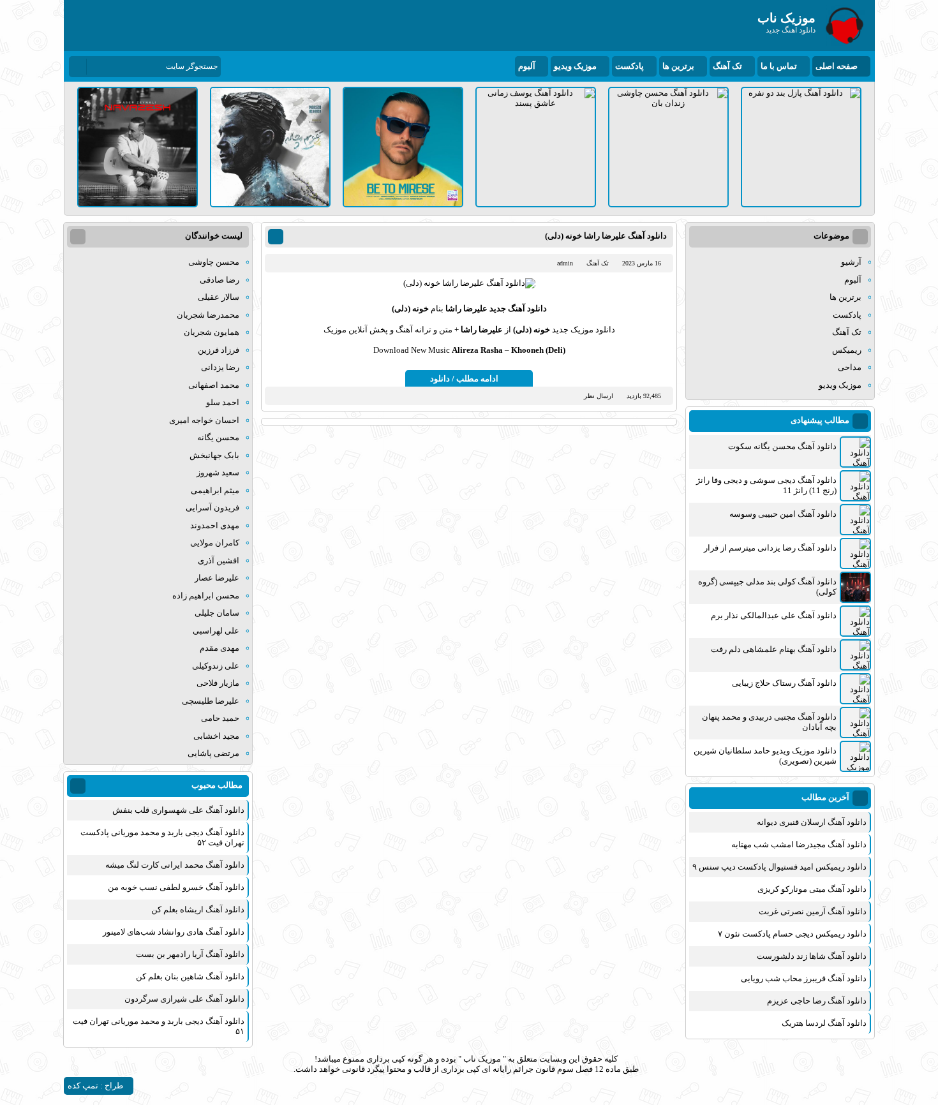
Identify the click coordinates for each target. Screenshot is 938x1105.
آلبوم (526, 66)
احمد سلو (222, 402)
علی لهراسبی (216, 630)
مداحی (849, 367)
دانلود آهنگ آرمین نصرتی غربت (813, 911)
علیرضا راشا (466, 308)
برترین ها (678, 66)
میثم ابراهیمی (215, 490)
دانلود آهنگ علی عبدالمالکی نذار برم (774, 615)
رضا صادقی (219, 280)
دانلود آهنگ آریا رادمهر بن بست (190, 954)
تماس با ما (779, 66)
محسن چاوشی (213, 262)
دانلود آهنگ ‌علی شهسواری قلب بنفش (178, 810)
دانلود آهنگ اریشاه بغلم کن (197, 909)
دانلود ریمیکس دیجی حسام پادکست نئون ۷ (792, 933)
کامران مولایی (214, 542)
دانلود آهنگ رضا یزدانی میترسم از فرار (770, 547)
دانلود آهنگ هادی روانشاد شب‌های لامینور (173, 932)
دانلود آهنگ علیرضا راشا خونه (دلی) (606, 236)
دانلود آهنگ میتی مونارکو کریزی (812, 889)
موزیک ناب (482, 1059)
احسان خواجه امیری (204, 420)
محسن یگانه (218, 437)
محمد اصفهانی (213, 385)
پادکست (629, 66)
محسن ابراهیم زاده (205, 595)
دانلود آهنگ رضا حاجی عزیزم (817, 1000)
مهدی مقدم (219, 648)
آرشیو (851, 262)
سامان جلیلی (217, 613)
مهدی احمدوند (214, 525)
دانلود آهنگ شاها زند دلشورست (812, 956)
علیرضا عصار (217, 577)
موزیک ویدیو (575, 66)
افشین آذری (218, 560)
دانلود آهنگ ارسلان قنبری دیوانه (812, 822)
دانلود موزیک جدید (583, 329)
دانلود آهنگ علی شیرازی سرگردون (184, 999)
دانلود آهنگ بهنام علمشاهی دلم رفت (774, 649)
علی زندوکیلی (215, 666)
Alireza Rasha (477, 350)
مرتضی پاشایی (213, 753)
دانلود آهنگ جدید (518, 308)
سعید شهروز (218, 472)
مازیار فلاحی (218, 683)
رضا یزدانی (220, 367)
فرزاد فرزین (218, 350)
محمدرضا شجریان (208, 315)
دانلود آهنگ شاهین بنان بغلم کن (190, 976)
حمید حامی (220, 718)
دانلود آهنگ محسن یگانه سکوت (782, 446)
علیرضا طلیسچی (210, 701)
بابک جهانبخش (214, 455)
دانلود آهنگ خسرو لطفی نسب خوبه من (176, 887)
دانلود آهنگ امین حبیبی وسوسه (783, 514)
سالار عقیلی (218, 297)
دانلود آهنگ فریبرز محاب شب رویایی (804, 978)
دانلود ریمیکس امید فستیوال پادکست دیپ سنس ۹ (779, 866)
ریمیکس (846, 350)
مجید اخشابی (216, 736)
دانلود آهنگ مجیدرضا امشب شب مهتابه (799, 844)
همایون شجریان (211, 332)
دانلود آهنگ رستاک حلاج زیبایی (784, 683)
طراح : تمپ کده (95, 1085)
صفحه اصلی (836, 66)
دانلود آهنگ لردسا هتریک (824, 1023)
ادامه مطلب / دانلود (464, 378)
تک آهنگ (727, 66)
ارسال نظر (598, 395)
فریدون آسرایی (212, 507)
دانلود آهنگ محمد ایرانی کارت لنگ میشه (174, 865)
